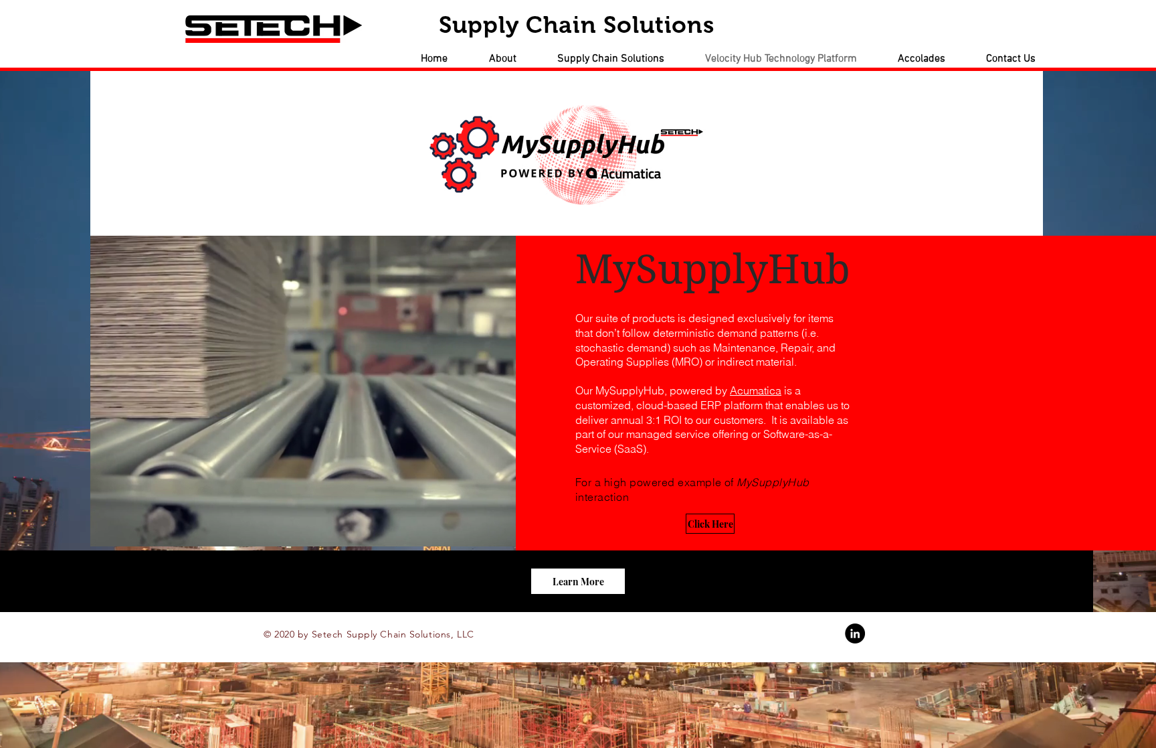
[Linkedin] (855, 633)
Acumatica (755, 390)
